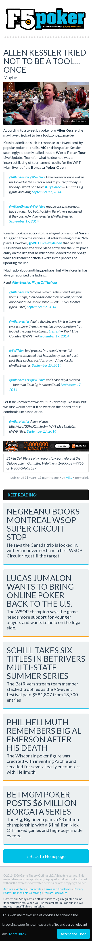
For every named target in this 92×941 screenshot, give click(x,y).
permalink (82, 477)
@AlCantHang (19, 206)
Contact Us (34, 889)
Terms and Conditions (57, 889)
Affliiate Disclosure (55, 893)
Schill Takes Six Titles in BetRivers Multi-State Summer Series (46, 663)
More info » (18, 934)
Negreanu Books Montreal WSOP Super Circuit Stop (43, 524)
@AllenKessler (19, 177)
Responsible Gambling (27, 893)
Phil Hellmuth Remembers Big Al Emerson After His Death (44, 735)
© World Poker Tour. (75, 121)
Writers (20, 889)
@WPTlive (37, 177)
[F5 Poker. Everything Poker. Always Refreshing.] (46, 17)
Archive (8, 889)
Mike (69, 477)
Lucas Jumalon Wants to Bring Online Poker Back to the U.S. (40, 591)
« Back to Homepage (46, 856)
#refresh (54, 331)
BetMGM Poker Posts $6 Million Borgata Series (42, 802)
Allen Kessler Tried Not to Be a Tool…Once (44, 60)
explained (45, 243)
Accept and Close (73, 934)
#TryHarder (53, 187)
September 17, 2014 (46, 192)
